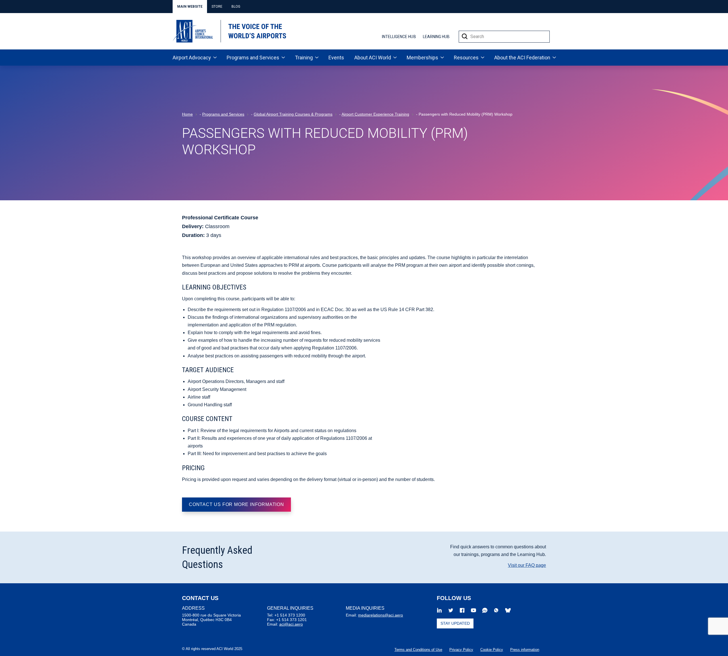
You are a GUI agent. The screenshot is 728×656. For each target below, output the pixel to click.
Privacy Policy (461, 649)
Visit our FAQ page (527, 565)
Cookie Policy (491, 649)
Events (336, 58)
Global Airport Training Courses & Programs (293, 114)
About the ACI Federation (522, 58)
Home (187, 114)
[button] (464, 37)
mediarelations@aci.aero (380, 615)
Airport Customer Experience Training (375, 114)
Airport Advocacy (192, 58)
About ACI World (372, 58)
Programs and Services (253, 58)
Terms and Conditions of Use (418, 649)
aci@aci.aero (291, 624)
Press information (524, 649)
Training (304, 58)
